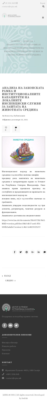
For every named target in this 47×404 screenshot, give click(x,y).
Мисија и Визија (10, 343)
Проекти (6, 350)
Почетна (15, 41)
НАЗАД (7, 276)
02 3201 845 (10, 3)
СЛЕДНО (9, 280)
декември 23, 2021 (19, 120)
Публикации (19, 116)
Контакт (6, 353)
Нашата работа (9, 346)
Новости (28, 41)
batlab (25, 398)
